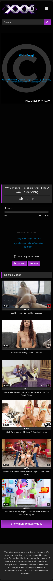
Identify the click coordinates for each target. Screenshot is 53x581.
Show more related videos (26, 523)
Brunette (20, 263)
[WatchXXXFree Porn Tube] (21, 10)
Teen (35, 263)
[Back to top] (44, 572)
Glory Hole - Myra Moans (28, 238)
